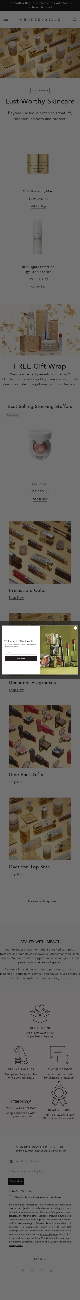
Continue (21, 658)
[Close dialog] (75, 628)
